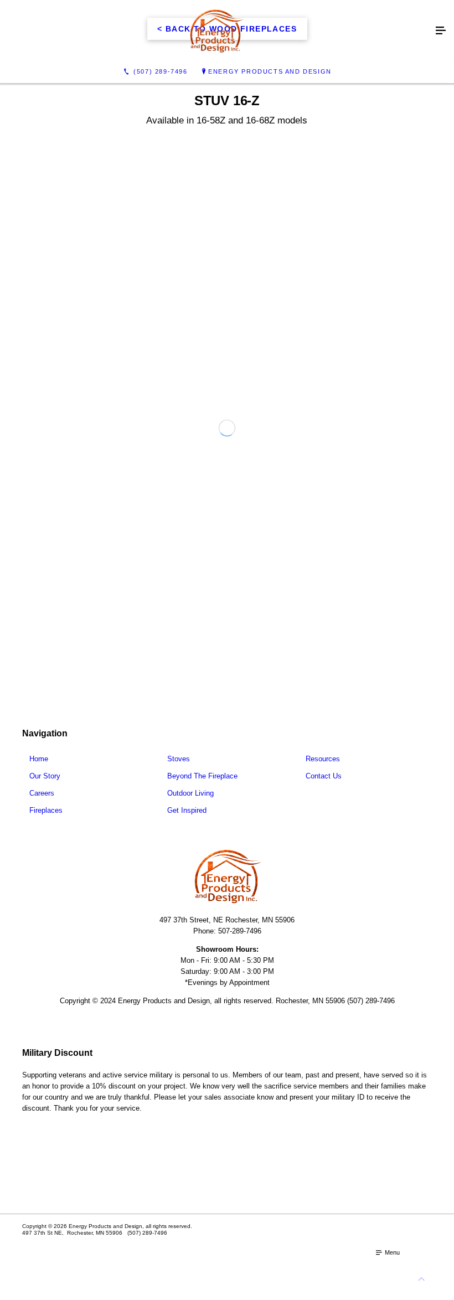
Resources (323, 765)
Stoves (178, 765)
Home (38, 765)
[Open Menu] (440, 31)
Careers (41, 799)
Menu (391, 1258)
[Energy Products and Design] (215, 31)
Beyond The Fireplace (202, 782)
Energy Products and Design (270, 71)
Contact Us (324, 782)
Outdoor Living (190, 799)
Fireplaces (46, 816)
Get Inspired (187, 816)
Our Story (44, 782)
